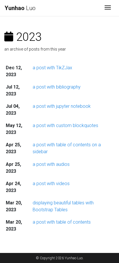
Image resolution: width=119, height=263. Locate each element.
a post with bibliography (57, 87)
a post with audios (51, 164)
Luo (20, 8)
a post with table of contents (62, 222)
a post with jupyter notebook (62, 106)
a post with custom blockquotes (65, 125)
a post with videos (51, 183)
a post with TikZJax (52, 67)
